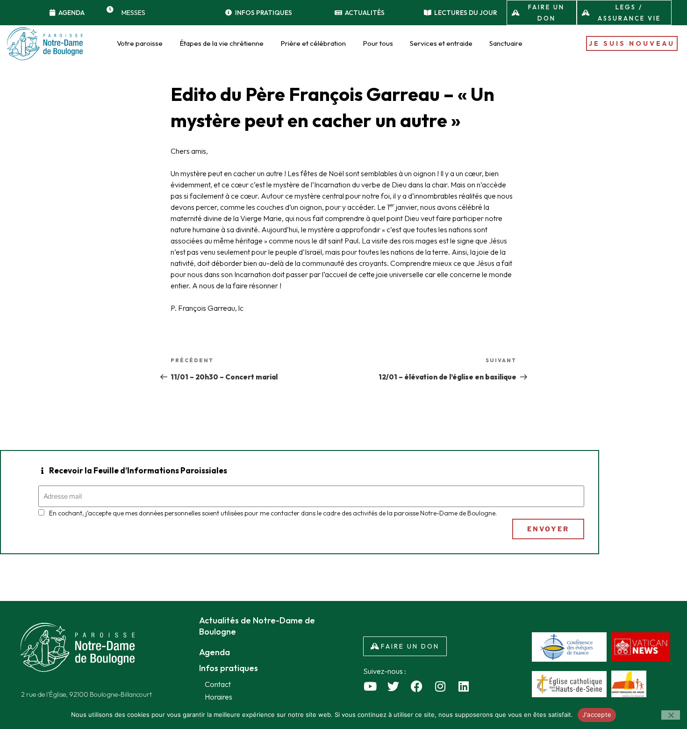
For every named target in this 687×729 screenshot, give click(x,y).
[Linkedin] (463, 686)
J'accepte (596, 714)
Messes (133, 12)
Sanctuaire (505, 43)
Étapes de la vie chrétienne (221, 43)
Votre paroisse (140, 43)
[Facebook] (417, 686)
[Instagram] (440, 686)
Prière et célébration (313, 43)
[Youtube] (370, 686)
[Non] (670, 715)
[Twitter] (393, 686)
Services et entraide (441, 43)
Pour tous (378, 43)
